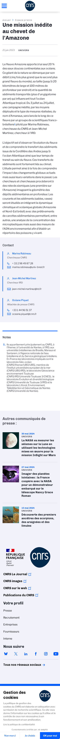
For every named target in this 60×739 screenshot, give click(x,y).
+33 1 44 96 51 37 (22, 310)
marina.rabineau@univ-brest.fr (28, 267)
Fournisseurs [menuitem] (11, 631)
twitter (15, 654)
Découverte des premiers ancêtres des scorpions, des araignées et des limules (30, 517)
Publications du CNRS (18, 595)
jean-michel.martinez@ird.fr (27, 288)
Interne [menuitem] (7, 638)
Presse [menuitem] (7, 610)
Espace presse (23, 20)
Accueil (6, 20)
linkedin (25, 654)
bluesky (5, 654)
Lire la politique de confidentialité (19, 724)
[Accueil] (30, 6)
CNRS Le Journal (15, 574)
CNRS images (12, 581)
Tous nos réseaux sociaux (16, 665)
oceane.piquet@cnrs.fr (24, 313)
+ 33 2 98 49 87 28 (23, 263)
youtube (55, 654)
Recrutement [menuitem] (11, 617)
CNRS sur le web (15, 588)
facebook (35, 654)
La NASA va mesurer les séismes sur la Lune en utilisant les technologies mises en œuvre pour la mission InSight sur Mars (30, 445)
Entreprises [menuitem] (10, 624)
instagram (45, 654)
